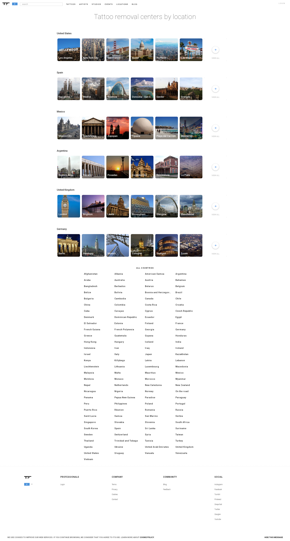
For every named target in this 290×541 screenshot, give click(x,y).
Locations (122, 4)
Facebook (218, 489)
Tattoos (71, 4)
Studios (96, 4)
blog (134, 4)
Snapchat (218, 504)
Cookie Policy (147, 537)
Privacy (115, 489)
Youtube (217, 519)
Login (62, 484)
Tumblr (217, 494)
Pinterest (217, 499)
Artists (83, 4)
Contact (115, 499)
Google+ (217, 514)
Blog (165, 484)
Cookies (115, 494)
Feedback (167, 489)
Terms (114, 484)
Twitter (217, 509)
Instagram (218, 484)
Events (109, 4)
